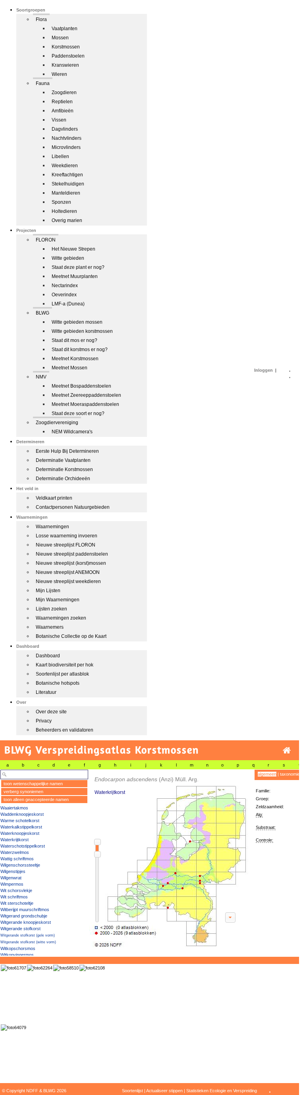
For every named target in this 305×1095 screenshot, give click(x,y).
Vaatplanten (64, 28)
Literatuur (46, 692)
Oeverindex (64, 294)
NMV (41, 377)
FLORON (46, 240)
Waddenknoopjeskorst (22, 814)
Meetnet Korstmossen (75, 358)
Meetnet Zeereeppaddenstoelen (86, 395)
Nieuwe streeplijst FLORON (65, 545)
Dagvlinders (65, 129)
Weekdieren (65, 165)
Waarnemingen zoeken (61, 618)
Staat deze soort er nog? (78, 413)
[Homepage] (287, 750)
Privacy (44, 721)
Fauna (43, 83)
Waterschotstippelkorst (22, 846)
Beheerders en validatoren (64, 730)
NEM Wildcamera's (72, 432)
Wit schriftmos (14, 896)
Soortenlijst (132, 1090)
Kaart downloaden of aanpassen (230, 917)
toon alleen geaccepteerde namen (36, 799)
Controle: (264, 840)
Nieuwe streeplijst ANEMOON (68, 572)
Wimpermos (11, 884)
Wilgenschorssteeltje (20, 865)
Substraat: (266, 827)
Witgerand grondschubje (23, 915)
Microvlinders (66, 147)
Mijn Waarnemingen (57, 600)
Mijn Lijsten (48, 590)
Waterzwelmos (14, 852)
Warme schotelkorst (19, 820)
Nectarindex (65, 285)
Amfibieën (62, 111)
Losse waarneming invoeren (66, 536)
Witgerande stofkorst (20, 928)
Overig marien (67, 220)
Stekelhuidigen (68, 184)
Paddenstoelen (68, 56)
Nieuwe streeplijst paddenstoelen (72, 554)
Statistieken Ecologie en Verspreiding (221, 1090)
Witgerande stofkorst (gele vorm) (27, 935)
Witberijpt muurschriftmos (24, 909)
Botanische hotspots (57, 683)
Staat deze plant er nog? (78, 267)
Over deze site (51, 712)
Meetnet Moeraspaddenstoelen (85, 404)
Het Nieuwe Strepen (73, 249)
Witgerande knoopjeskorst (25, 922)
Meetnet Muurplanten (75, 276)
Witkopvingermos (17, 954)
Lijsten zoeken (51, 609)
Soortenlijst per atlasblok (62, 674)
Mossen (60, 38)
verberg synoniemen (23, 791)
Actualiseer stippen (164, 1090)
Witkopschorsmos (17, 948)
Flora (41, 19)
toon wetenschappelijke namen (33, 783)
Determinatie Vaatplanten (63, 460)
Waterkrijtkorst (14, 839)
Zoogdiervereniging (57, 422)
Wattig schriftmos (17, 858)
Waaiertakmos (14, 807)
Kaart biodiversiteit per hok (64, 665)
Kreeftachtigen (67, 175)
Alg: (259, 814)
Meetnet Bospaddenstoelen (81, 386)
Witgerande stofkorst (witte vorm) (28, 942)
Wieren (59, 74)
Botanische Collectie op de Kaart (71, 636)
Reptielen (62, 101)
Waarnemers (50, 627)
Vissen (59, 120)
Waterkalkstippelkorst (21, 827)
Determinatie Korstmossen (64, 469)
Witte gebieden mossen (77, 322)
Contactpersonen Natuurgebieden (73, 507)
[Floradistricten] (169, 858)
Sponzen (61, 202)
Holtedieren (64, 211)
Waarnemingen (52, 526)
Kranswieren (65, 65)
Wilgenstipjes (12, 871)
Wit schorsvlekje (16, 890)
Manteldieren (66, 193)
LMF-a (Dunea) (68, 304)
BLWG (42, 313)
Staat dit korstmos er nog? (80, 349)
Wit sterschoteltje (16, 903)
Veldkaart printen (54, 498)
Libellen (60, 156)
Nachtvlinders (66, 138)
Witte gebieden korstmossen (82, 331)
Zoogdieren (64, 92)
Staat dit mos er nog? (74, 340)
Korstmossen (66, 47)
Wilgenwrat (10, 877)
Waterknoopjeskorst (19, 833)
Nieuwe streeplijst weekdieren (68, 581)
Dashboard (48, 656)
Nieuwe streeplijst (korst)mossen (71, 563)
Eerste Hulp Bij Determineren (67, 451)
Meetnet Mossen (69, 368)
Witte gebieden (68, 258)
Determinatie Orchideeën (63, 478)
